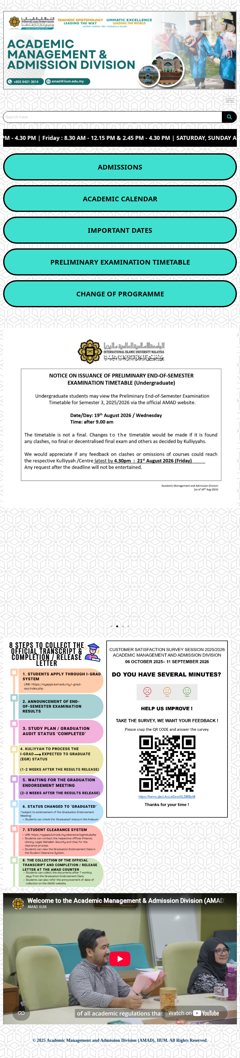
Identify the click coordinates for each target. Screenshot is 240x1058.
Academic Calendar (120, 198)
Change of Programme (120, 293)
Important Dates (120, 230)
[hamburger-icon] (230, 100)
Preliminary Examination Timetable (120, 261)
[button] (111, 626)
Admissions (120, 166)
